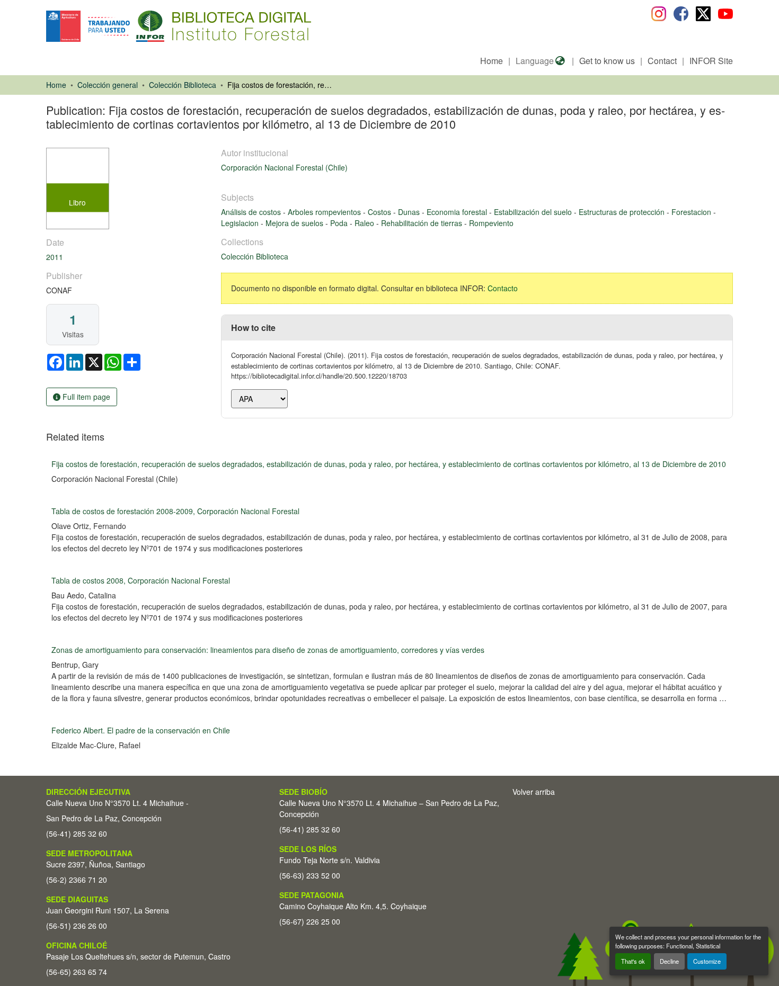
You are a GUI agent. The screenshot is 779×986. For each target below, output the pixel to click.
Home (491, 61)
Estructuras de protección (623, 212)
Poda (340, 223)
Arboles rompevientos (325, 212)
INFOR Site (711, 61)
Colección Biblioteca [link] (182, 84)
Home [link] (56, 84)
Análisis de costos (252, 212)
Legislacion (241, 223)
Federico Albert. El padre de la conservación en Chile (140, 730)
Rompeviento (491, 223)
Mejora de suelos (295, 223)
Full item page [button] (85, 396)
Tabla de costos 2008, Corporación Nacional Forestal (140, 580)
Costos (380, 212)
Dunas (410, 212)
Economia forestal (458, 212)
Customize (707, 961)
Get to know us (607, 61)
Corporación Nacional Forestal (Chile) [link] (284, 167)
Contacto (503, 288)
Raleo (365, 223)
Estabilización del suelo (534, 212)
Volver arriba (533, 791)
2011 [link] (54, 257)
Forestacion (692, 212)
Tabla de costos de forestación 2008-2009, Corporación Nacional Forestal (175, 511)
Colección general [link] (107, 84)
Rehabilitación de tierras (422, 223)
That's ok (633, 961)
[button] (132, 26)
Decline (669, 961)
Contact (662, 61)
